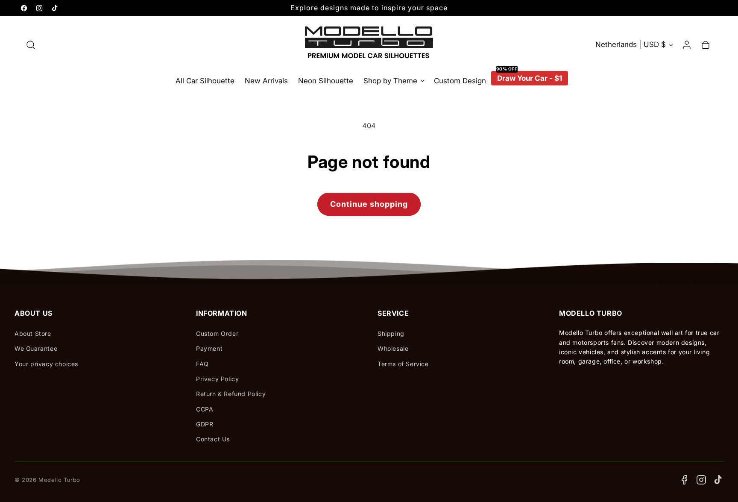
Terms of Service (403, 363)
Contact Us (213, 439)
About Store (33, 333)
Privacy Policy (217, 378)
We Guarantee (36, 348)
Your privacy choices (46, 363)
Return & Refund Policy (231, 393)
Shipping (391, 333)
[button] (30, 44)
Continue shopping (369, 204)
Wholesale (393, 348)
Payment (209, 348)
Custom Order (217, 333)
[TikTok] (718, 480)
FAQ (202, 363)
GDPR (204, 424)
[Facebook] (684, 480)
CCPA (204, 409)
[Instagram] (701, 480)
